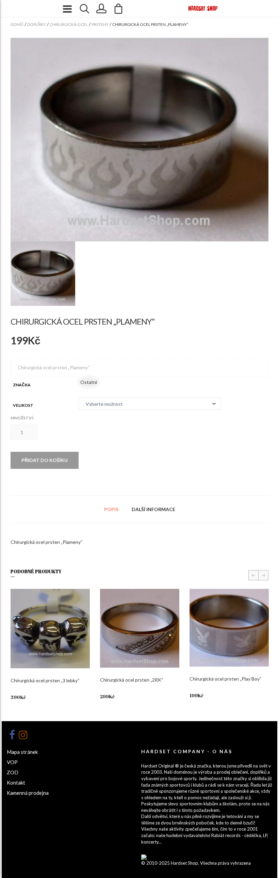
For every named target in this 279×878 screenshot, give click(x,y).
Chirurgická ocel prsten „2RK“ (131, 680)
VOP (12, 762)
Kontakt (16, 782)
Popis (111, 509)
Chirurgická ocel (69, 24)
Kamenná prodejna (28, 793)
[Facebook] (12, 735)
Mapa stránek (22, 752)
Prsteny (100, 24)
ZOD (12, 772)
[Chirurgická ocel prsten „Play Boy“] (229, 628)
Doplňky (36, 24)
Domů (17, 24)
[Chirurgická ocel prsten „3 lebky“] (50, 628)
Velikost (23, 405)
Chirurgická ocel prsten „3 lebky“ (45, 680)
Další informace (153, 509)
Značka (22, 384)
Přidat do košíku (44, 460)
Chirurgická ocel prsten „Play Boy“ (226, 679)
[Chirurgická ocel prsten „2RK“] (139, 628)
